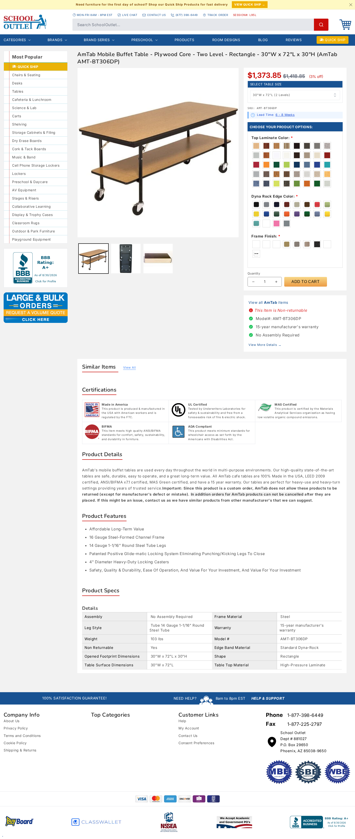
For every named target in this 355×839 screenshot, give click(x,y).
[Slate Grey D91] (307, 146)
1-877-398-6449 (305, 715)
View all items (268, 302)
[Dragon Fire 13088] (307, 183)
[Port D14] (327, 155)
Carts (16, 116)
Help (182, 721)
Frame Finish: (265, 236)
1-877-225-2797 (304, 724)
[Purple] (297, 214)
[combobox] (200, 25)
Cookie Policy (15, 743)
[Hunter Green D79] (277, 165)
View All (129, 367)
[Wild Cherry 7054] (267, 155)
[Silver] (287, 223)
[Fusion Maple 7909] (256, 146)
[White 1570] (277, 155)
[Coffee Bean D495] (297, 155)
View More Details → (264, 345)
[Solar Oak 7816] (277, 146)
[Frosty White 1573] (287, 155)
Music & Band (24, 157)
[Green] (307, 214)
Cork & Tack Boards (29, 149)
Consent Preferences (196, 743)
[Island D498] (287, 165)
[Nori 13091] (317, 183)
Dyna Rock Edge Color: (274, 196)
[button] (345, 25)
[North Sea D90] (317, 146)
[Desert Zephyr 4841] (317, 174)
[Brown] (307, 205)
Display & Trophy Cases (32, 215)
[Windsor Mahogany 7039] (267, 146)
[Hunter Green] (277, 214)
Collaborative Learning (31, 206)
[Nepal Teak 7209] (277, 174)
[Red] (317, 205)
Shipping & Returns (20, 750)
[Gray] (267, 205)
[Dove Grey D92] (256, 155)
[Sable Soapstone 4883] (267, 174)
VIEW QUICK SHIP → (249, 4)
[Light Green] (327, 205)
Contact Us (188, 736)
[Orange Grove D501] (267, 165)
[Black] (256, 205)
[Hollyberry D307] (256, 165)
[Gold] (327, 214)
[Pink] (277, 223)
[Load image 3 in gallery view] (158, 259)
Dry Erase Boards (27, 141)
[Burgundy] (287, 205)
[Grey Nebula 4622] (327, 146)
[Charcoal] (317, 244)
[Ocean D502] (327, 165)
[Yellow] (256, 214)
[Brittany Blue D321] (307, 165)
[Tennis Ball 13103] (277, 183)
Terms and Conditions (22, 736)
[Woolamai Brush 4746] (256, 183)
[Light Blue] (317, 214)
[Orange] (287, 214)
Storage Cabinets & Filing (34, 132)
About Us (12, 721)
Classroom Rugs (25, 223)
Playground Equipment (31, 239)
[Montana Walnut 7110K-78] (287, 174)
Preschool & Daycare (30, 182)
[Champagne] (307, 244)
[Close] (350, 4)
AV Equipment (24, 190)
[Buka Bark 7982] (287, 146)
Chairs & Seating (26, 75)
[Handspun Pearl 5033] (327, 183)
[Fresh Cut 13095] (297, 183)
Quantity (254, 273)
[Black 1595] (297, 146)
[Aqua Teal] (256, 223)
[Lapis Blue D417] (317, 165)
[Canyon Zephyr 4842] (297, 174)
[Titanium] (297, 244)
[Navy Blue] (277, 205)
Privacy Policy (16, 728)
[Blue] (267, 214)
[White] (267, 223)
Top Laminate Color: (272, 137)
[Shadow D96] (307, 155)
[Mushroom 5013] (256, 174)
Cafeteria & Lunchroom (31, 99)
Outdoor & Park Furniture (33, 231)
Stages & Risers (25, 198)
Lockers (19, 173)
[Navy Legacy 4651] (267, 183)
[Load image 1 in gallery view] (93, 259)
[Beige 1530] (317, 155)
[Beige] (297, 205)
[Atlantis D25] (297, 165)
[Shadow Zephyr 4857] (307, 174)
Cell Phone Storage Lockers (36, 165)
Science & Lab (24, 108)
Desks (17, 83)
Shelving (19, 124)
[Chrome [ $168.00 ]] (256, 254)
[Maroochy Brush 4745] (327, 174)
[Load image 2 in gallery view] (126, 259)
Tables (17, 91)
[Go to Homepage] (36, 22)
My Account (188, 728)
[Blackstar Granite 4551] (287, 183)
